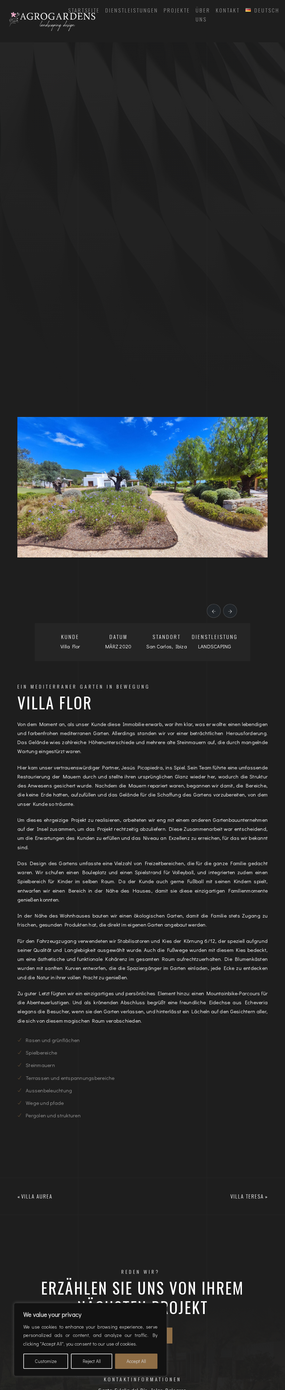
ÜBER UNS (203, 14)
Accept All (136, 1361)
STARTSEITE (84, 10)
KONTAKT (228, 10)
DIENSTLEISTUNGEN (131, 10)
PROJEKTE (177, 10)
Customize (46, 1361)
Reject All (92, 1361)
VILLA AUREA (36, 1196)
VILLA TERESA (247, 1196)
